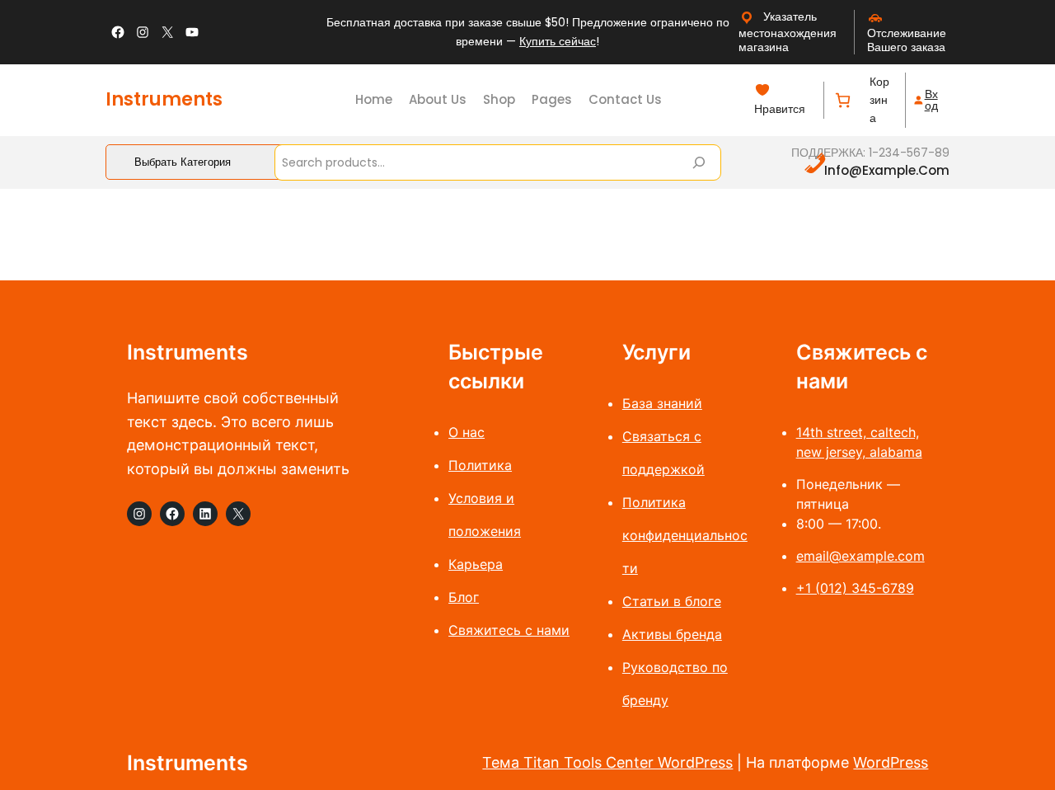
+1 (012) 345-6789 (855, 588)
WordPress (890, 762)
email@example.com (860, 556)
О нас (466, 432)
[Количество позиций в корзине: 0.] (842, 100)
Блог (463, 597)
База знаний (662, 403)
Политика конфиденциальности (685, 535)
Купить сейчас (557, 41)
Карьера (475, 564)
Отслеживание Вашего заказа (906, 40)
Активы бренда (672, 634)
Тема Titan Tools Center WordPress (607, 762)
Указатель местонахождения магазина (787, 31)
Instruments (164, 99)
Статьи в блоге (671, 601)
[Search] (699, 162)
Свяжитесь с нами (509, 630)
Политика (480, 465)
